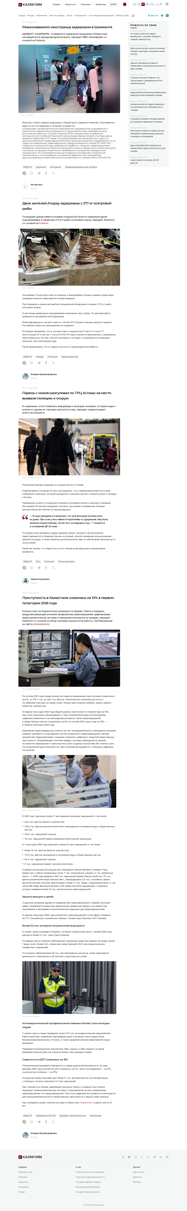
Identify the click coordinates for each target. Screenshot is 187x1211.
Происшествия (66, 561)
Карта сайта (138, 1172)
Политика (22, 1177)
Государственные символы (88, 1182)
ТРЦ (38, 561)
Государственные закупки (88, 1192)
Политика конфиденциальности (90, 1177)
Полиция (52, 357)
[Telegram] (39, 173)
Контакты (137, 1177)
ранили (60, 548)
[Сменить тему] (126, 4)
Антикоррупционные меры (88, 1187)
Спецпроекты (80, 15)
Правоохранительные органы (81, 167)
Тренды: (22, 15)
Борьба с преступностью (73, 1116)
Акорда (30, 15)
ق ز (156, 4)
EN (147, 4)
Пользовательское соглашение (90, 1172)
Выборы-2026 (122, 15)
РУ (143, 4)
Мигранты (55, 167)
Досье (69, 15)
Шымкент (41, 167)
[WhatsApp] (32, 173)
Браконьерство (69, 357)
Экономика (23, 1187)
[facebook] (142, 1157)
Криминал (95, 1116)
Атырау (40, 357)
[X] (53, 173)
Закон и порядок (57, 15)
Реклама (137, 1182)
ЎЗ (161, 4)
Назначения (41, 15)
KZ (134, 4)
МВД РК (27, 167)
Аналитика (101, 4)
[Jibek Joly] (154, 15)
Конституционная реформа (101, 15)
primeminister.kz (41, 624)
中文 (152, 4)
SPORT (113, 4)
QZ (139, 4)
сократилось (86, 1102)
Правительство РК (46, 1116)
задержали (63, 347)
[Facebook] (46, 173)
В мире (21, 1192)
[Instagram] (24, 173)
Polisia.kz (43, 223)
